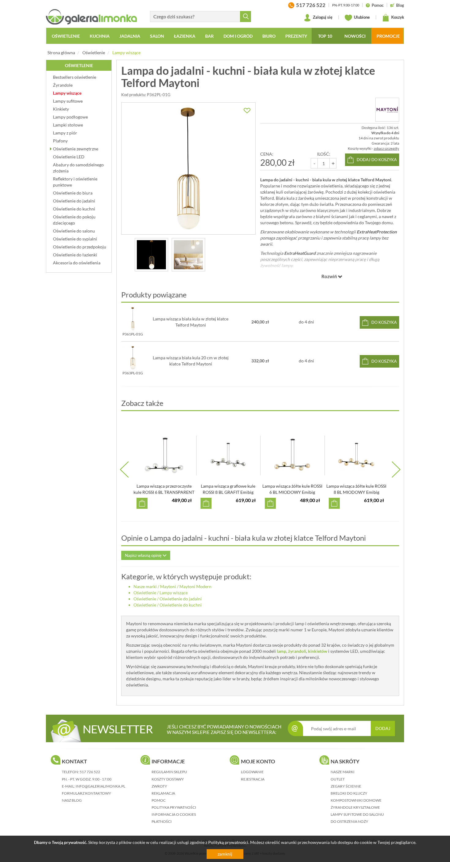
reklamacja (163, 793)
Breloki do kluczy (349, 793)
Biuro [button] (269, 36)
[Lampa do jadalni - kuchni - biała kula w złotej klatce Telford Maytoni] (188, 168)
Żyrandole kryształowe (355, 807)
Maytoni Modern (195, 586)
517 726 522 (90, 771)
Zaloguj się (322, 17)
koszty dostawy (168, 779)
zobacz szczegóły (386, 148)
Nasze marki (145, 586)
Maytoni (168, 586)
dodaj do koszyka (377, 159)
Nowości (355, 36)
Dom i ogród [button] (238, 36)
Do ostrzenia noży (349, 821)
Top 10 (325, 36)
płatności (162, 821)
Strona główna (61, 52)
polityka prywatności (174, 807)
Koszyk (397, 17)
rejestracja (252, 779)
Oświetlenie (93, 52)
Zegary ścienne (346, 786)
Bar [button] (209, 36)
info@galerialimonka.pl (100, 786)
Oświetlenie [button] (66, 36)
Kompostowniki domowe (356, 800)
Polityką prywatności (228, 842)
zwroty (159, 786)
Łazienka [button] (184, 36)
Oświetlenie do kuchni (180, 604)
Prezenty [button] (296, 36)
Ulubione (361, 17)
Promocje (388, 36)
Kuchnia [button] (100, 36)
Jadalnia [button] (129, 36)
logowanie (252, 771)
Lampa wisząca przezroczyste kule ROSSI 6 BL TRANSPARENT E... (163, 492)
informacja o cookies (174, 814)
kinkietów (317, 651)
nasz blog (72, 800)
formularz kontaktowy (86, 793)
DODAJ (382, 728)
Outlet (338, 779)
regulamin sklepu (169, 771)
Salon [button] (157, 36)
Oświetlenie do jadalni (180, 598)
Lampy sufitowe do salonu (357, 814)
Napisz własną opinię (144, 555)
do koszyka (384, 322)
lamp (281, 651)
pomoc (159, 800)
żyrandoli (297, 651)
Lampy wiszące (126, 52)
